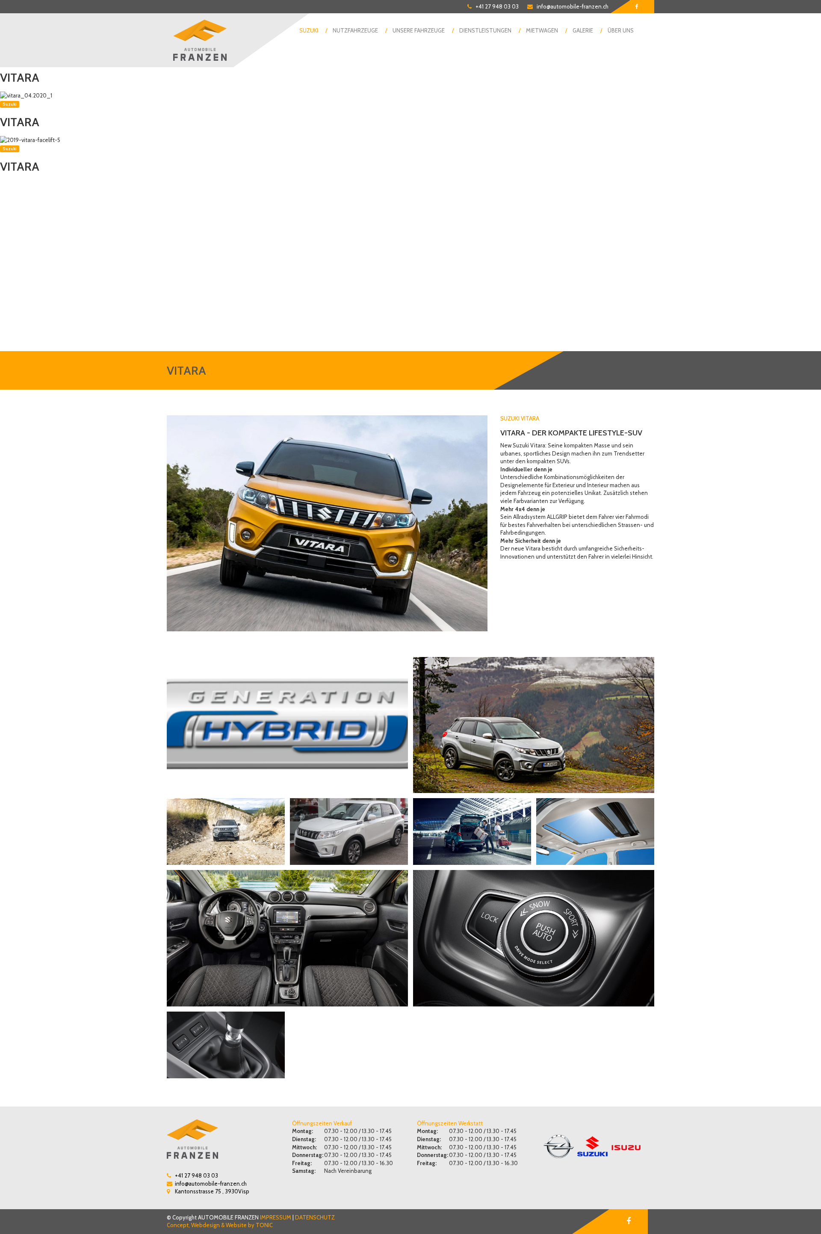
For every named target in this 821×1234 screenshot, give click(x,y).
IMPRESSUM (275, 1217)
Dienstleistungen (485, 30)
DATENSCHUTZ (315, 1217)
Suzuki (308, 30)
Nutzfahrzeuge (355, 30)
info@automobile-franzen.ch (572, 6)
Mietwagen (542, 30)
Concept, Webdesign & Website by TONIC (220, 1225)
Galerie (583, 30)
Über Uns (621, 30)
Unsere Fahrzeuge (419, 30)
